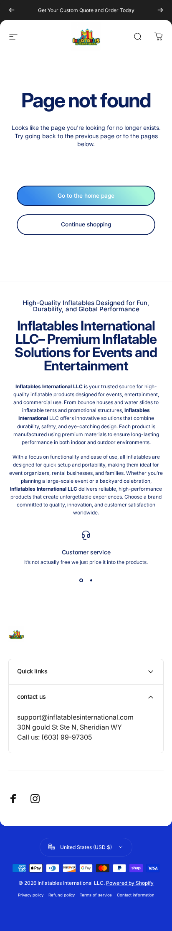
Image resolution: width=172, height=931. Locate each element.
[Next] (160, 10)
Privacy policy (30, 895)
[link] (75, 717)
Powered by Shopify (130, 883)
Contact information (135, 895)
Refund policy (61, 895)
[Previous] (12, 10)
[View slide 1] (81, 580)
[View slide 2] (91, 580)
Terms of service (96, 895)
